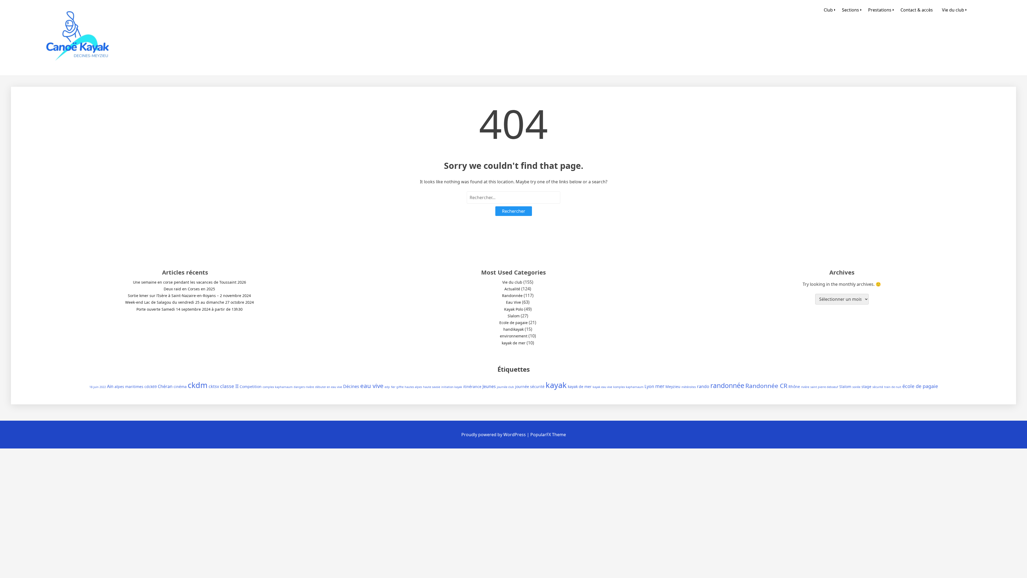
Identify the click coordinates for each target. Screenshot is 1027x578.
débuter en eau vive (328, 387)
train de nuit (892, 387)
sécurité (877, 387)
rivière (805, 387)
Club (828, 10)
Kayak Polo (513, 309)
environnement (513, 336)
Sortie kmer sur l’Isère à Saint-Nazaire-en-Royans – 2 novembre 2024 (189, 295)
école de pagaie (920, 386)
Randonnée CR (766, 386)
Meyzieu (672, 386)
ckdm (198, 385)
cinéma (180, 386)
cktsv (214, 386)
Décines (351, 386)
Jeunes (489, 386)
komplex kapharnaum (628, 387)
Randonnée (512, 295)
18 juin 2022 (97, 387)
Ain (110, 386)
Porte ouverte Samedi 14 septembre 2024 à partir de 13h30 (189, 309)
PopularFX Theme (548, 435)
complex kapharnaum (278, 387)
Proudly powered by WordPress (494, 435)
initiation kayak (451, 387)
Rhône (794, 386)
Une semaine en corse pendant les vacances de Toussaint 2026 (189, 282)
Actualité (512, 288)
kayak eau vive (602, 387)
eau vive (372, 386)
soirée (856, 387)
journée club (505, 387)
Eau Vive (513, 302)
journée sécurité (530, 386)
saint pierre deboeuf (824, 387)
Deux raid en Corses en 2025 (189, 288)
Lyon (649, 386)
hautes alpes (413, 387)
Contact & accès (916, 10)
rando (703, 386)
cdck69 (150, 386)
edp (387, 387)
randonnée (727, 385)
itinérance (472, 386)
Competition (251, 386)
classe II (229, 386)
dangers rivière (304, 387)
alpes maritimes (128, 386)
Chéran (165, 386)
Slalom (514, 315)
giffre (400, 387)
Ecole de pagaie (513, 322)
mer (659, 386)
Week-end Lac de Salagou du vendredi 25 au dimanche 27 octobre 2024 (189, 302)
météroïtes (688, 387)
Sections (850, 10)
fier (393, 387)
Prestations (879, 10)
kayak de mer (514, 342)
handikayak (513, 329)
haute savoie (431, 387)
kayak (556, 385)
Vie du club (953, 10)
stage (866, 386)
